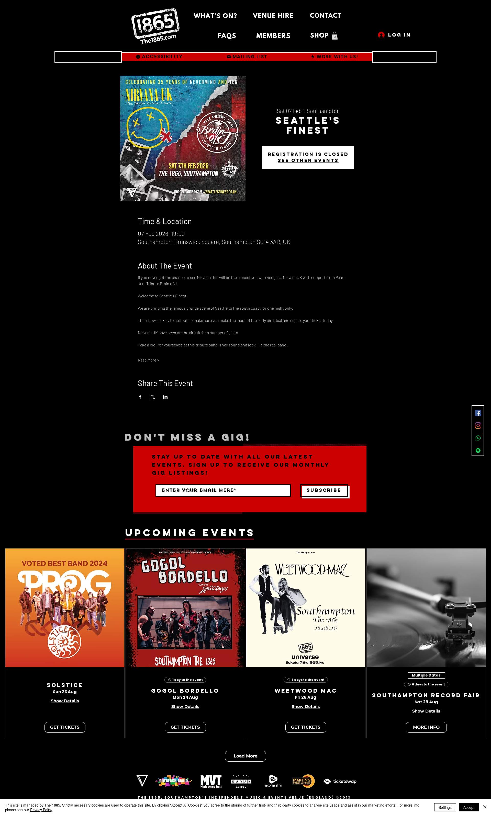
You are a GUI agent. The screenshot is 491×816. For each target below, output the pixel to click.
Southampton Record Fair (426, 695)
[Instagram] (478, 425)
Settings (445, 807)
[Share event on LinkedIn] (165, 397)
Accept (468, 807)
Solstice (65, 685)
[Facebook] (478, 413)
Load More (246, 756)
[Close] (485, 807)
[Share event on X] (152, 397)
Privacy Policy (41, 809)
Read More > (148, 359)
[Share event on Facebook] (140, 397)
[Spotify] (478, 450)
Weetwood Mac (306, 691)
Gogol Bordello (185, 691)
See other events (308, 160)
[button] (334, 36)
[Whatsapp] (478, 438)
